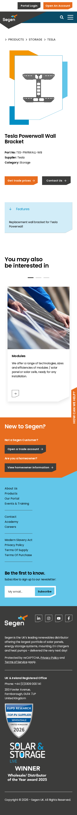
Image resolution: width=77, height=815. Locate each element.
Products (16, 39)
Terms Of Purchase (18, 555)
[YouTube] (58, 618)
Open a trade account (23, 449)
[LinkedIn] (38, 618)
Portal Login (29, 6)
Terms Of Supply (16, 550)
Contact (10, 517)
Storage (35, 39)
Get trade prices (19, 180)
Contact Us (54, 180)
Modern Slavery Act (18, 540)
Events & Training (17, 503)
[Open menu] (70, 17)
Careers (10, 527)
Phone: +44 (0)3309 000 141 (23, 684)
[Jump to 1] (30, 277)
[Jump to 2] (38, 277)
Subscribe (45, 591)
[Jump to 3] (46, 277)
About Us (11, 488)
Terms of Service (16, 662)
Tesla (51, 39)
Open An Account (57, 6)
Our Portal (12, 498)
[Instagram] (48, 618)
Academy (11, 522)
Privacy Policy (14, 545)
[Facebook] (68, 618)
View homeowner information (28, 467)
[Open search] (62, 17)
